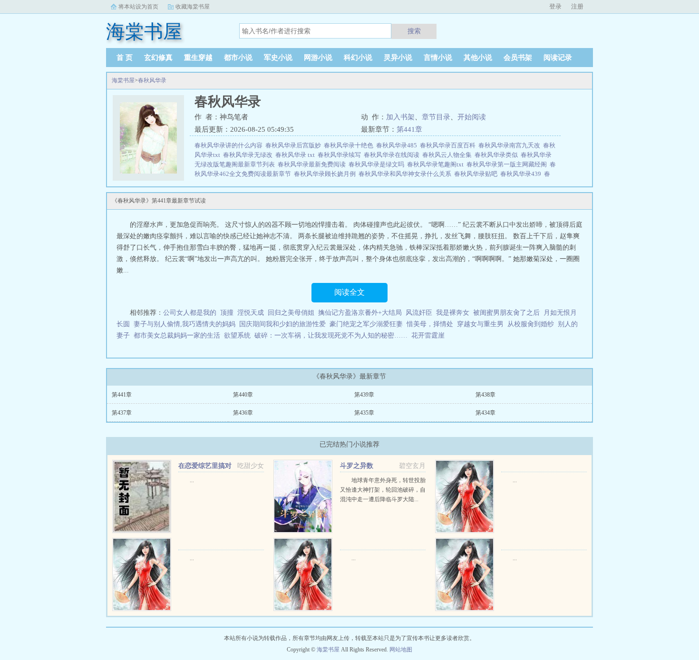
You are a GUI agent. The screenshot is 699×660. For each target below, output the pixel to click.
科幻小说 (358, 57)
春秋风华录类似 (498, 154)
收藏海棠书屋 (192, 6)
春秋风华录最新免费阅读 (313, 164)
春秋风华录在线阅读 (393, 154)
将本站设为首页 (138, 6)
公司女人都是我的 (189, 312)
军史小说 (278, 57)
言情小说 (438, 57)
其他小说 (478, 57)
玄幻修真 (158, 57)
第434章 (485, 412)
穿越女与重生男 (480, 324)
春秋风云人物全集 (448, 154)
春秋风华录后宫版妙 (294, 145)
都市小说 (238, 57)
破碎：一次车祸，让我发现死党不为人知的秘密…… (331, 335)
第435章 (364, 412)
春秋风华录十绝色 (350, 145)
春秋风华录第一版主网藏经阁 (508, 164)
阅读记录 (558, 57)
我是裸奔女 (452, 312)
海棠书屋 (123, 80)
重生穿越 (198, 57)
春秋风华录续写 (341, 154)
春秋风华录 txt (296, 154)
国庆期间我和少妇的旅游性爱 (282, 324)
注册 (577, 6)
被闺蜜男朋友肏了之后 (506, 312)
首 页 (124, 57)
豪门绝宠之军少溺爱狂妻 (366, 324)
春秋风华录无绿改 (249, 154)
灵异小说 (398, 57)
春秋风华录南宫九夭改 (510, 145)
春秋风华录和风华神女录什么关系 (406, 173)
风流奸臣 (419, 312)
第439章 (364, 394)
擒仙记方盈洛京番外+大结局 (360, 312)
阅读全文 (349, 292)
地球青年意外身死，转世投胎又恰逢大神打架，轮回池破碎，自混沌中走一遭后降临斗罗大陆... (383, 490)
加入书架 (400, 117)
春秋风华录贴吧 (477, 173)
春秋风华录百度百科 (449, 145)
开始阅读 (471, 117)
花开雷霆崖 (428, 335)
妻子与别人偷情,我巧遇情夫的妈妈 (184, 324)
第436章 (243, 412)
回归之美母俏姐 (291, 312)
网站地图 (400, 649)
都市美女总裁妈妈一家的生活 (177, 335)
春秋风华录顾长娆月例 (326, 173)
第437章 (122, 412)
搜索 (414, 31)
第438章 (485, 394)
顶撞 (226, 312)
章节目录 (436, 117)
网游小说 (318, 57)
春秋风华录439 (522, 173)
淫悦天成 (250, 312)
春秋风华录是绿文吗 (378, 164)
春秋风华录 (152, 80)
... (192, 480)
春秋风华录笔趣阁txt (436, 164)
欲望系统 (237, 335)
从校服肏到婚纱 (530, 324)
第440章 (243, 394)
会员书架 (518, 57)
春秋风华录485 (398, 145)
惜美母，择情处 (430, 324)
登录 (555, 6)
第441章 (409, 129)
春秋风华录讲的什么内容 (229, 145)
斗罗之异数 (356, 465)
